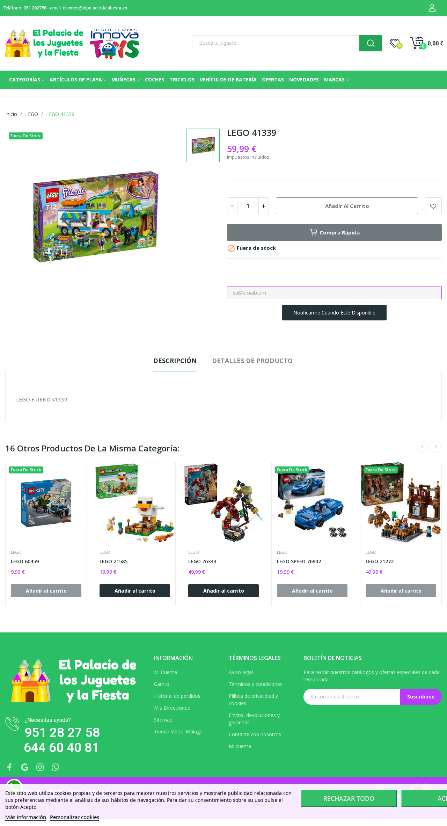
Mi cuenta (240, 746)
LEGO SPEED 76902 (299, 561)
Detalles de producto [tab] (252, 360)
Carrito (161, 684)
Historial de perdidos (177, 696)
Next (436, 447)
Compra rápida (340, 232)
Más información (25, 816)
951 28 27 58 (62, 732)
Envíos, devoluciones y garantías (254, 719)
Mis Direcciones (172, 707)
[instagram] (40, 767)
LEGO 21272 (380, 561)
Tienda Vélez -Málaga (178, 731)
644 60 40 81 (61, 747)
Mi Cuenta (165, 672)
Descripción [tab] (175, 360)
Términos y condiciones (256, 684)
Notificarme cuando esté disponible (334, 312)
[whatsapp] (55, 767)
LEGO (16, 552)
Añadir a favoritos (433, 205)
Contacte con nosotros (255, 734)
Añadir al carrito (347, 205)
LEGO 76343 (202, 561)
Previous (422, 447)
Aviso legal (241, 672)
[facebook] (9, 767)
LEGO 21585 (113, 561)
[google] (25, 767)
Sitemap (163, 719)
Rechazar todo (348, 798)
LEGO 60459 (25, 561)
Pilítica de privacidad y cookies (253, 700)
